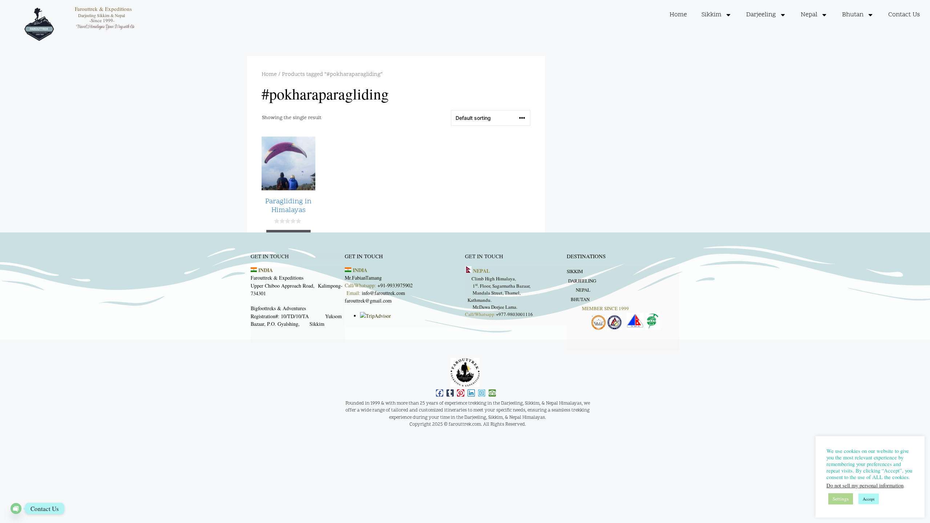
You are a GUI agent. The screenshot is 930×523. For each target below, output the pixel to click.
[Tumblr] (450, 393)
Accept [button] (868, 499)
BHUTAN (581, 299)
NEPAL (583, 290)
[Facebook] (439, 393)
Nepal (809, 14)
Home (678, 14)
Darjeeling (761, 14)
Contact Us (904, 14)
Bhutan (853, 14)
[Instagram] (481, 393)
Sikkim (711, 14)
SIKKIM (575, 271)
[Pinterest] (460, 393)
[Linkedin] (471, 393)
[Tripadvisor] (492, 393)
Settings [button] (841, 498)
